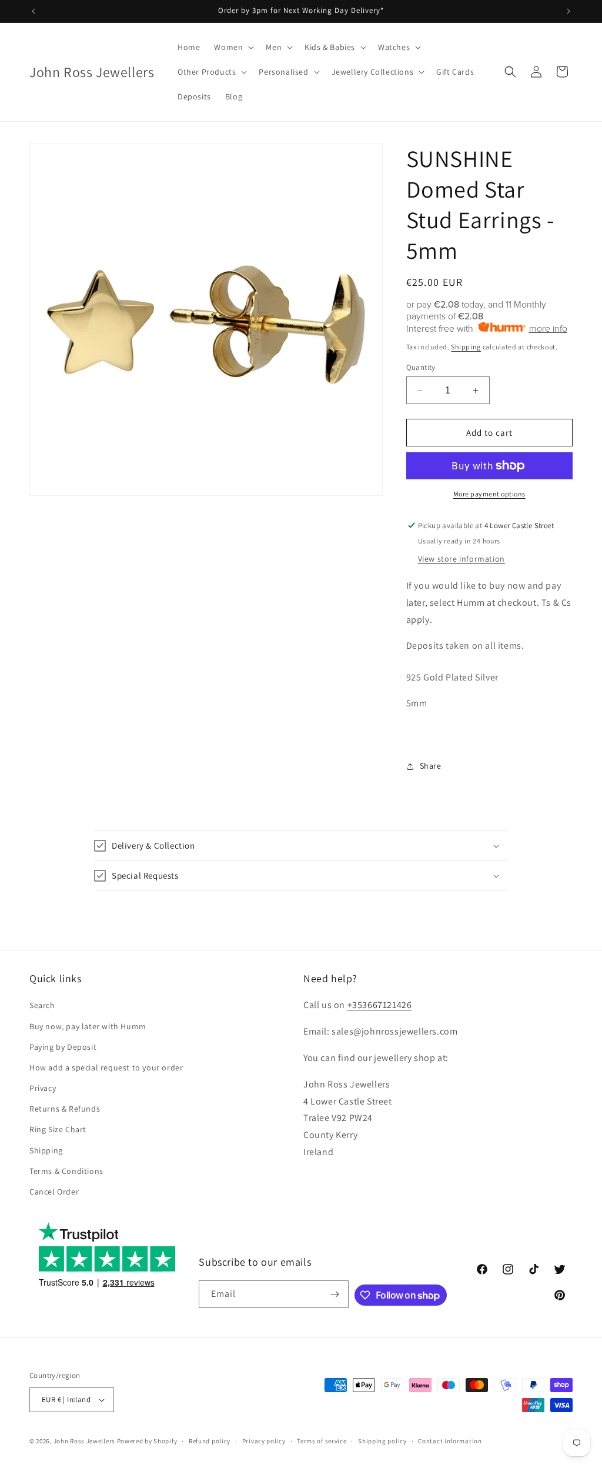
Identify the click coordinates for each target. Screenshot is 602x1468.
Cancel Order (54, 1191)
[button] (233, 47)
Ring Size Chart (57, 1129)
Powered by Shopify (147, 1441)
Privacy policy (264, 1441)
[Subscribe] (335, 1294)
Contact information (449, 1441)
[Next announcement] (568, 11)
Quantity (421, 367)
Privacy (42, 1088)
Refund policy (209, 1441)
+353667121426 (379, 1005)
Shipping (466, 346)
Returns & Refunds (64, 1108)
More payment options (489, 493)
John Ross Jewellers (84, 1441)
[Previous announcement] (33, 11)
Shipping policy (382, 1441)
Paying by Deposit (62, 1047)
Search (42, 1005)
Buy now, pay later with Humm (87, 1026)
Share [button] (431, 765)
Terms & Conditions (66, 1171)
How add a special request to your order (106, 1067)
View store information (461, 558)
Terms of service (321, 1441)
